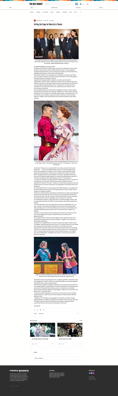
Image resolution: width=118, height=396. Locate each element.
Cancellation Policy (93, 379)
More (75, 12)
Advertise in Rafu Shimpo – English (56, 375)
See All (81, 320)
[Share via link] (43, 309)
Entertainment (37, 305)
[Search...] (76, 4)
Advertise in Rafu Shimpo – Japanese (57, 374)
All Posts (32, 12)
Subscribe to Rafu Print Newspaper (56, 373)
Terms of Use (91, 376)
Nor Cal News (45, 12)
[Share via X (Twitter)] (37, 309)
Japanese (38, 12)
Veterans (58, 12)
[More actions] (78, 20)
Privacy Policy (92, 377)
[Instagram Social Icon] (93, 373)
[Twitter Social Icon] (91, 373)
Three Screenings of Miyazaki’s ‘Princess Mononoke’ (40, 339)
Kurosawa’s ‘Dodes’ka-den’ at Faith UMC (65, 339)
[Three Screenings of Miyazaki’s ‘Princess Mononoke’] (42, 330)
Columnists (64, 12)
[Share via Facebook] (34, 309)
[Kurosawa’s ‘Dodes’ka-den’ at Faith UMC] (69, 330)
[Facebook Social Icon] (89, 373)
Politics (52, 12)
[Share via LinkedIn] (40, 309)
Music (71, 12)
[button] (88, 4)
